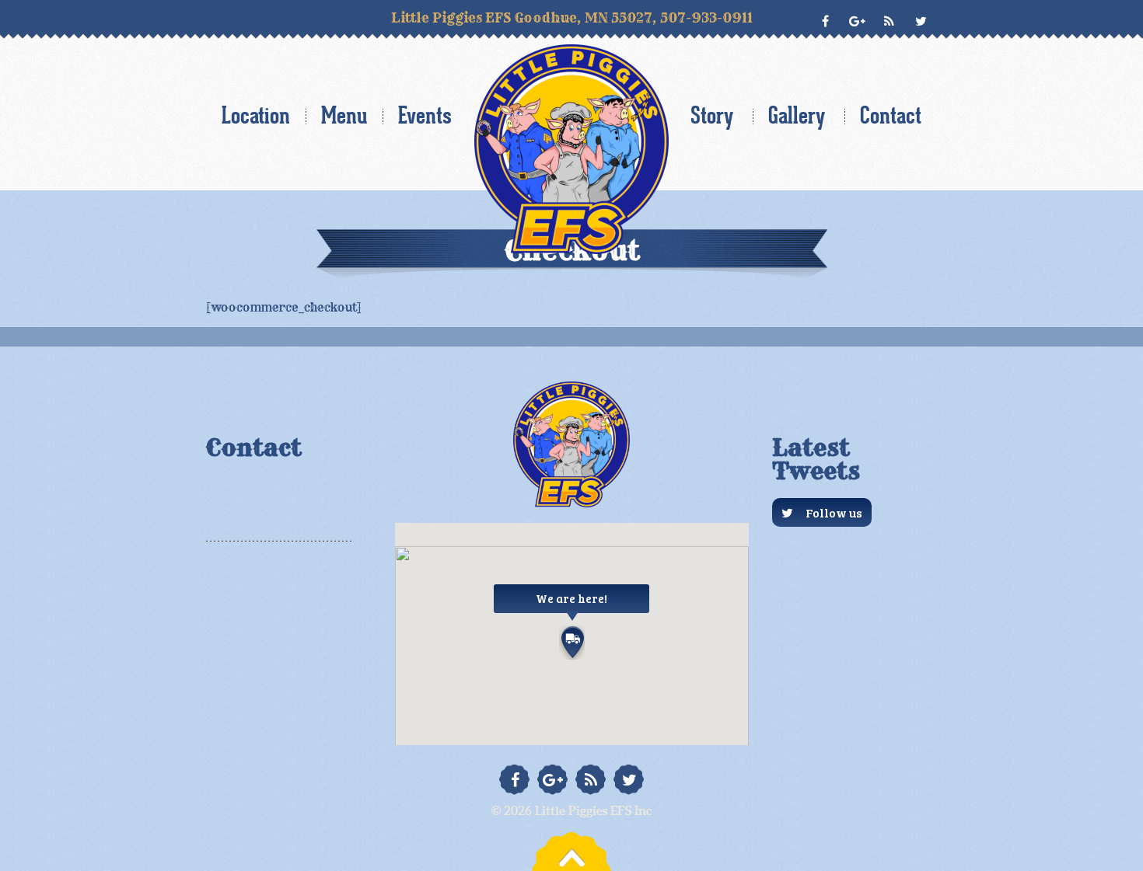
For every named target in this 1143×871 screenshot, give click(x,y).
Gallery (796, 115)
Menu (344, 115)
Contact (890, 115)
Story (711, 115)
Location (256, 115)
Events (425, 115)
